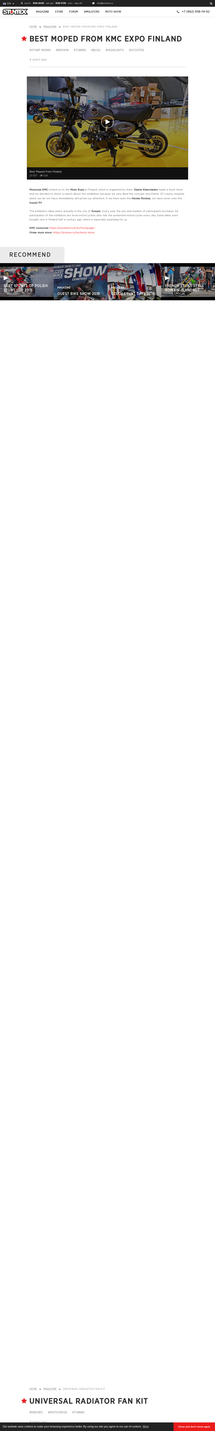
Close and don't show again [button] (194, 1426)
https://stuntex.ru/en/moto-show (74, 233)
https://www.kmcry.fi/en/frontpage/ (72, 228)
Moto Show (113, 12)
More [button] (146, 1426)
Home (33, 27)
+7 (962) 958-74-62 (196, 11)
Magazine (42, 12)
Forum (73, 12)
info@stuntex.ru (105, 3)
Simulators (91, 12)
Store (59, 12)
